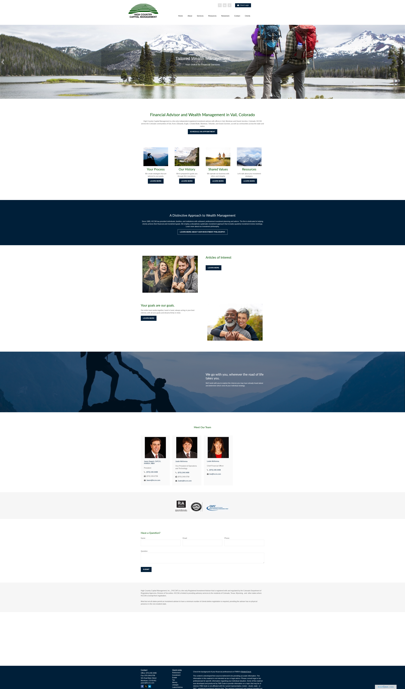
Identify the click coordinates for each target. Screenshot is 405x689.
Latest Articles (177, 687)
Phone (226, 538)
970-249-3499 (151, 673)
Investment (176, 675)
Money (174, 682)
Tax (173, 680)
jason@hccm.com (147, 683)
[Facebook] (229, 5)
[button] (180, 16)
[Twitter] (220, 5)
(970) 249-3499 (152, 472)
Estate (174, 677)
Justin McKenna (181, 461)
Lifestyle (175, 685)
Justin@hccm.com (185, 481)
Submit (146, 569)
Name (143, 538)
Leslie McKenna (213, 461)
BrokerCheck (246, 672)
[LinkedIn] (225, 5)
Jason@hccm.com (153, 480)
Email (185, 538)
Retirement (176, 673)
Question (144, 551)
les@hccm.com (215, 474)
